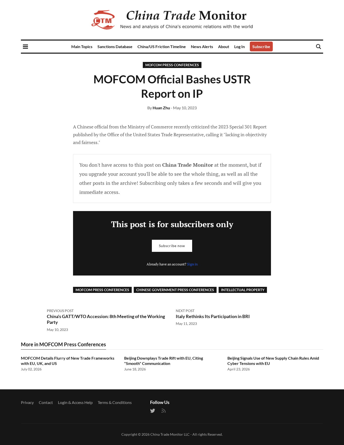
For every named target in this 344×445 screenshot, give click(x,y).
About (223, 46)
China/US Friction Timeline (161, 46)
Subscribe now (172, 246)
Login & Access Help (75, 402)
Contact (46, 402)
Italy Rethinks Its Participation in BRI (213, 316)
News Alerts (202, 46)
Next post (185, 311)
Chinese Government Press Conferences (175, 290)
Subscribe (261, 46)
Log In (239, 46)
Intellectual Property (242, 290)
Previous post (60, 311)
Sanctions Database (114, 46)
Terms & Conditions (115, 402)
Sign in (192, 264)
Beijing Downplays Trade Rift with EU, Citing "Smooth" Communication (163, 361)
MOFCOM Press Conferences (172, 65)
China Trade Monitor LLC (170, 434)
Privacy (27, 402)
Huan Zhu (161, 107)
